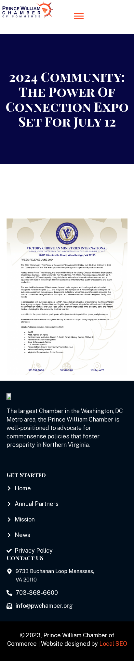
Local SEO (113, 643)
